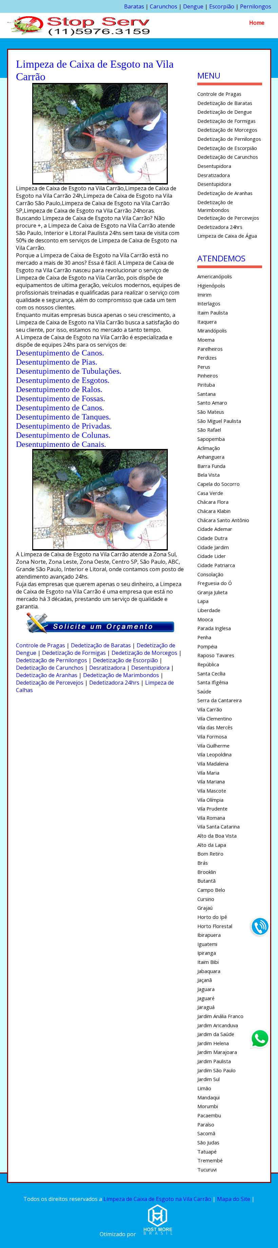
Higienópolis (211, 285)
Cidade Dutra (212, 538)
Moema (206, 339)
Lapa (203, 601)
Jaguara (206, 989)
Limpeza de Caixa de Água (227, 235)
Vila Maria (208, 772)
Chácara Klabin (214, 511)
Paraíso (205, 1124)
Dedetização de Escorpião (125, 660)
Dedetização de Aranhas (46, 675)
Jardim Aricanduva (217, 1025)
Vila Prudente (212, 808)
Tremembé (210, 1160)
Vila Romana (211, 817)
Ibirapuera (209, 934)
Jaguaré (206, 998)
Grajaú (205, 907)
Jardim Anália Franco (220, 1016)
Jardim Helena (213, 1043)
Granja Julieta (212, 592)
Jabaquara (208, 971)
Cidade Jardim (213, 547)
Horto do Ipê (212, 916)
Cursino (205, 899)
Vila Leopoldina (214, 754)
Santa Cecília (211, 673)
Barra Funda (211, 465)
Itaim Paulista (212, 312)
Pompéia (207, 646)
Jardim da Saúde (215, 1034)
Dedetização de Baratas (101, 645)
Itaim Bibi (208, 962)
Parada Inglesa (214, 628)
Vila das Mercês (215, 727)
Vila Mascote (211, 790)
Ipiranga (206, 952)
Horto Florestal (214, 926)
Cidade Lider (211, 556)
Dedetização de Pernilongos (51, 660)
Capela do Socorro (218, 483)
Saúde (204, 691)
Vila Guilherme (213, 745)
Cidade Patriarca (216, 565)
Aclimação (208, 448)
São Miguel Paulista (219, 420)
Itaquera (207, 321)
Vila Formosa (212, 736)
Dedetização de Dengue (224, 111)
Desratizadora (107, 667)
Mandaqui (208, 1097)
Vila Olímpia (210, 799)
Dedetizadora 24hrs (114, 682)
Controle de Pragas (40, 645)
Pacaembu (209, 1115)
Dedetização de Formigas (74, 653)
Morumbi (207, 1106)
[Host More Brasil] (157, 1234)
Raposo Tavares (215, 655)
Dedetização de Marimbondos (121, 675)
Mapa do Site (233, 1199)
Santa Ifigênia (212, 682)
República (208, 664)
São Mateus (210, 411)
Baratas (134, 6)
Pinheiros (207, 375)
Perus (203, 366)
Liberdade (208, 610)
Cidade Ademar (214, 528)
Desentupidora (150, 667)
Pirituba (206, 384)
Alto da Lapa (211, 844)
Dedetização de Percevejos (49, 682)
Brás (202, 862)
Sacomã (206, 1133)
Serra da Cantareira (219, 700)
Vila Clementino (214, 718)
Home (256, 22)
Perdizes (207, 357)
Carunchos (163, 6)
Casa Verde (210, 493)
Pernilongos (255, 6)
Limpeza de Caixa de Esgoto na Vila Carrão (157, 1199)
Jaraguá (206, 1007)
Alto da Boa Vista (217, 835)
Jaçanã (204, 979)
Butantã (206, 880)
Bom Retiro (210, 853)
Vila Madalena (213, 763)
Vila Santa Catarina (218, 826)
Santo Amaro (212, 402)
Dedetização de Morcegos (144, 653)
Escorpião (221, 6)
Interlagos (208, 303)
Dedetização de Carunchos (49, 667)
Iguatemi (207, 944)
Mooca (205, 619)
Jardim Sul (208, 1079)
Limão (204, 1088)
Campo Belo (211, 889)
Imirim (204, 294)
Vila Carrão (209, 709)
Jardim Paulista (214, 1061)
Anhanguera (210, 456)
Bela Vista (208, 474)
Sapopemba (211, 438)
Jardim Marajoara (217, 1052)
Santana (206, 393)
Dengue (193, 6)
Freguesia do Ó (214, 583)
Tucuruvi (207, 1169)
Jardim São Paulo (216, 1070)
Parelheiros (210, 348)
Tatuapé (207, 1151)
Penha (204, 637)
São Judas (208, 1142)
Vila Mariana (211, 781)
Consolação (210, 574)
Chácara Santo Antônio (223, 520)
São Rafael (209, 429)
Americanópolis (214, 276)
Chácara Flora (213, 501)
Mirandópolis (212, 330)
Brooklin (206, 871)
